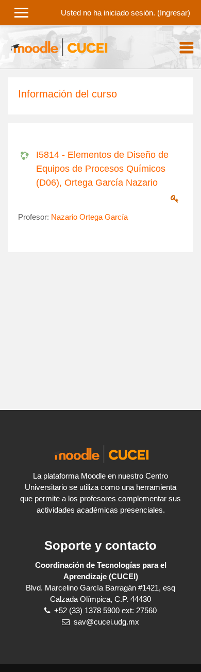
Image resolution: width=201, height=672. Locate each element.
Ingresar (174, 13)
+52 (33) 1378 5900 (87, 611)
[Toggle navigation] (186, 47)
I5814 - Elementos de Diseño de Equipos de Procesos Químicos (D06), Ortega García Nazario (102, 169)
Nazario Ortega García (89, 217)
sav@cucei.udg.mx (106, 622)
